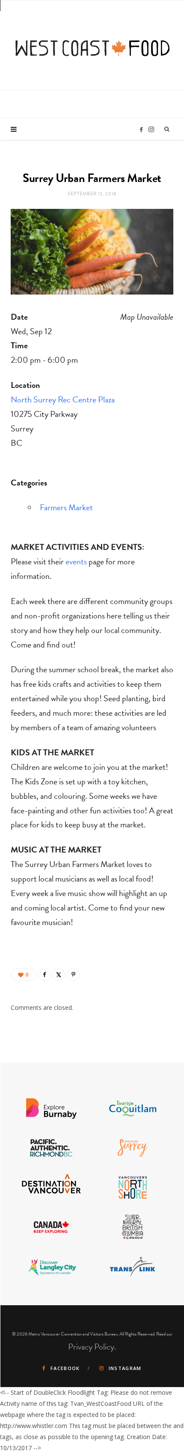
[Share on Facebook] (44, 974)
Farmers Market (66, 507)
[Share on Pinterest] (73, 974)
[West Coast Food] (92, 44)
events (76, 561)
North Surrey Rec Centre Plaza (63, 399)
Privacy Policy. (92, 1346)
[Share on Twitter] (58, 974)
